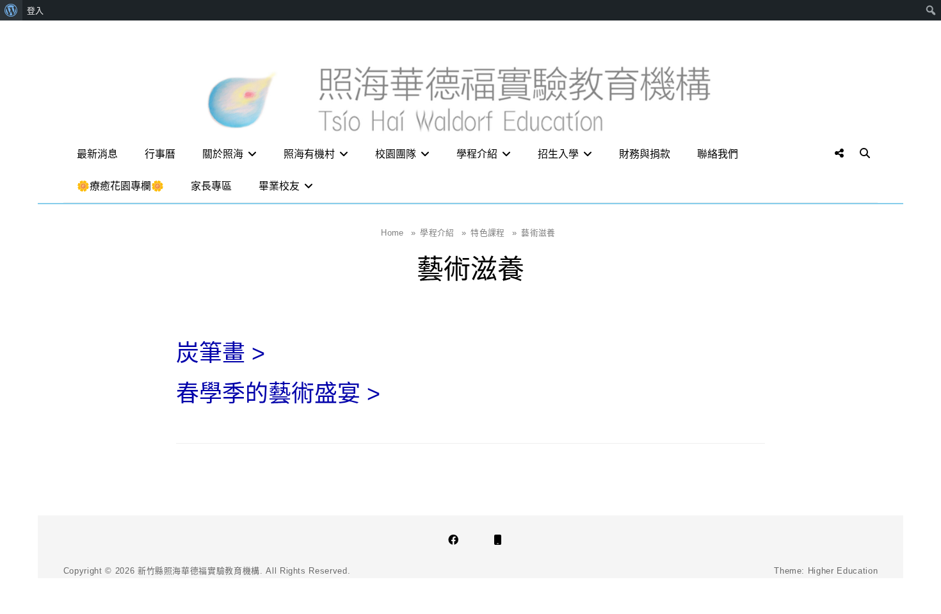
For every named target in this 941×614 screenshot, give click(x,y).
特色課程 (493, 233)
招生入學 (558, 154)
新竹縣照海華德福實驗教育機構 (199, 571)
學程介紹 (476, 154)
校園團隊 (395, 154)
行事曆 (160, 154)
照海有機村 (309, 154)
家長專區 (211, 186)
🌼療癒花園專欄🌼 (120, 186)
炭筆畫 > (220, 353)
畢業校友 (279, 186)
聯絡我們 (717, 154)
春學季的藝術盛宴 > (278, 393)
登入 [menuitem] (35, 10)
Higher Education (843, 571)
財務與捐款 (644, 154)
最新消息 (97, 154)
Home (398, 233)
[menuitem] (11, 10)
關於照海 (222, 154)
